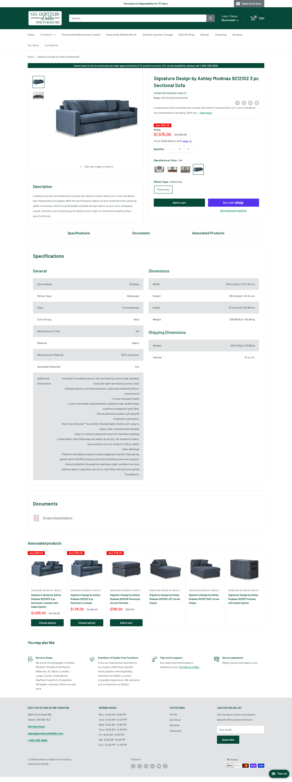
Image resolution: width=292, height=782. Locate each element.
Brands (205, 34)
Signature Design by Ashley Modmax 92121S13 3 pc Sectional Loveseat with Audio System (46, 600)
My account (229, 20)
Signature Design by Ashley (170, 93)
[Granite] (185, 169)
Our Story (33, 45)
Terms (173, 714)
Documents (141, 233)
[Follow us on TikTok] (165, 766)
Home (31, 34)
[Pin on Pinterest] (243, 102)
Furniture (46, 34)
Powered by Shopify (38, 763)
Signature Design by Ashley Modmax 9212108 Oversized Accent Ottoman (125, 598)
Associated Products (208, 233)
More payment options (233, 210)
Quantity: (159, 149)
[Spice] (172, 169)
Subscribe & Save (251, 3)
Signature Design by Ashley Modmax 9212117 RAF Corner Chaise (204, 598)
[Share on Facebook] (237, 102)
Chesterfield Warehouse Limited (81, 34)
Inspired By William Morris (121, 34)
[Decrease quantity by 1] (170, 149)
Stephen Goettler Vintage (157, 34)
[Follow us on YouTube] (158, 766)
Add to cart (179, 202)
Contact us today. (189, 666)
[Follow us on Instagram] (146, 766)
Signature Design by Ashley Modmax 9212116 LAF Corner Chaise (164, 598)
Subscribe (228, 739)
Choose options (47, 622)
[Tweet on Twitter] (250, 102)
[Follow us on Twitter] (139, 766)
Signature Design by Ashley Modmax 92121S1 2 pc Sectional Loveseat (85, 598)
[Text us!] (279, 775)
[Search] (210, 18)
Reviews (237, 34)
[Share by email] (256, 102)
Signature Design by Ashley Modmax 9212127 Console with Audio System (243, 598)
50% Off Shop (187, 34)
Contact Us (51, 45)
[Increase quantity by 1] (188, 149)
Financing (221, 34)
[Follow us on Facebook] (133, 766)
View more (205, 112)
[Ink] (198, 169)
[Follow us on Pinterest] (152, 766)
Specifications (79, 233)
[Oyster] (159, 169)
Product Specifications (57, 518)
